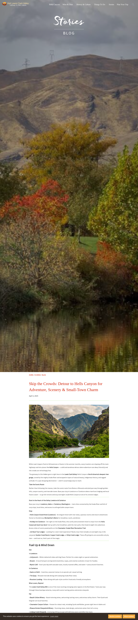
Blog (44, 375)
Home (31, 375)
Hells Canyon (54, 4)
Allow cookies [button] (129, 616)
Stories (111, 4)
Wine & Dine (68, 4)
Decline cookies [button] (115, 616)
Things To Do (99, 4)
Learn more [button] (54, 616)
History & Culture (83, 4)
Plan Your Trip (122, 4)
